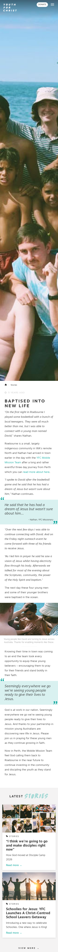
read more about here (36, 472)
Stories (14, 385)
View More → (29, 948)
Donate (42, 5)
